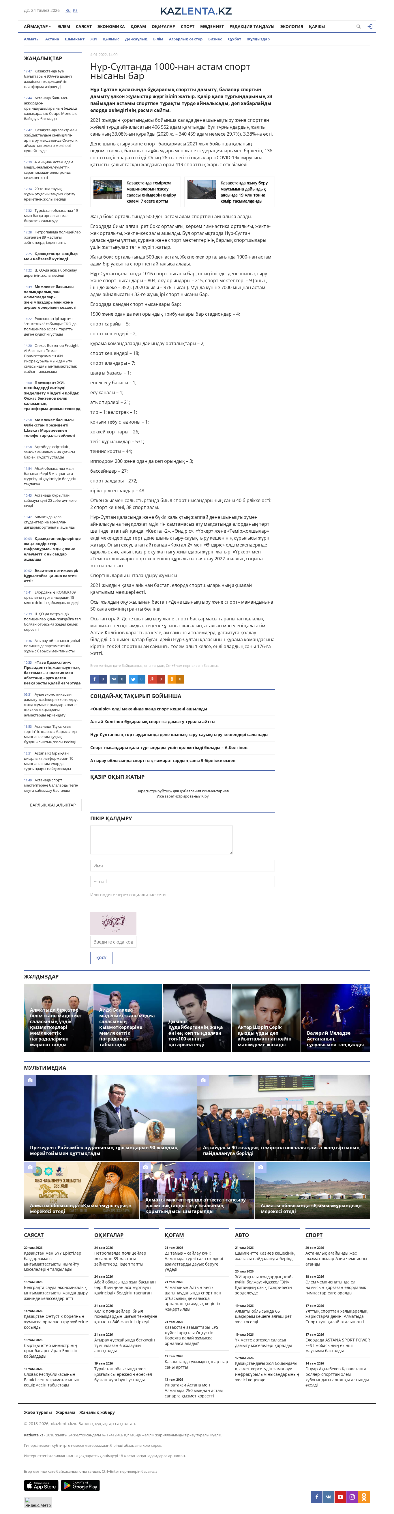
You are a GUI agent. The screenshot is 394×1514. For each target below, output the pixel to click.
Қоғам (138, 26)
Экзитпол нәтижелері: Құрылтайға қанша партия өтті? (51, 575)
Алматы (32, 39)
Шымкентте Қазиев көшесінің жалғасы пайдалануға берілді (264, 1255)
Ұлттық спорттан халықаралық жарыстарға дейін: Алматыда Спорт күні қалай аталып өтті (336, 1316)
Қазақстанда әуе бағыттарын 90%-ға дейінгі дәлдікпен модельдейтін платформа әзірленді (48, 78)
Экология (291, 26)
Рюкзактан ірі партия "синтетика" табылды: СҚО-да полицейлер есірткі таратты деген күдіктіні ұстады (50, 326)
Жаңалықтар (43, 58)
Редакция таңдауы (252, 26)
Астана (52, 39)
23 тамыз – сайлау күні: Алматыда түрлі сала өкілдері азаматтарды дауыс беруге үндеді (194, 1261)
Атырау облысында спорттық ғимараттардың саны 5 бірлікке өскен (162, 760)
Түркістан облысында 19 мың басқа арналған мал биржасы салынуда (51, 215)
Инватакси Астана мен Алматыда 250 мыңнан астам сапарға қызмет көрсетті (194, 1390)
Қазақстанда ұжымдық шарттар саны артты (196, 1364)
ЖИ (93, 39)
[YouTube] (340, 1497)
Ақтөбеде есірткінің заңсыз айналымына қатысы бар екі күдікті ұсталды (49, 452)
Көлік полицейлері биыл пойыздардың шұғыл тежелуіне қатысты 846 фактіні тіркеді (125, 1316)
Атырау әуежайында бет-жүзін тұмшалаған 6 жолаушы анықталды (124, 1345)
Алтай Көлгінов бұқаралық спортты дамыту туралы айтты (152, 721)
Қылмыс (111, 39)
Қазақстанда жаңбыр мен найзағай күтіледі (51, 256)
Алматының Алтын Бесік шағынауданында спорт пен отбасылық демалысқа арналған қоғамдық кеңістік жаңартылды (193, 1298)
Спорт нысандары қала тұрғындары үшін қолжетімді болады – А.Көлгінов (168, 747)
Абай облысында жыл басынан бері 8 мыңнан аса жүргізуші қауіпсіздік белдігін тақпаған (50, 476)
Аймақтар (36, 26)
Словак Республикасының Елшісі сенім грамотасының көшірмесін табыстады (51, 1379)
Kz (75, 10)
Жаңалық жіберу (97, 1412)
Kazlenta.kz (33, 1435)
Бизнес (215, 39)
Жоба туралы (38, 1412)
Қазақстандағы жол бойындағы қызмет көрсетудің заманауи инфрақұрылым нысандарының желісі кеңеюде (267, 1371)
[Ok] (364, 1497)
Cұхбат (234, 39)
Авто (242, 1235)
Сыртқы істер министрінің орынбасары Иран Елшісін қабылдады (50, 1351)
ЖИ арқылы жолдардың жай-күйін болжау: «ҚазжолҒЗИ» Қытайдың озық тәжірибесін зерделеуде (264, 1285)
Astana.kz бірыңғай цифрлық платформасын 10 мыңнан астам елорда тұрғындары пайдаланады (48, 761)
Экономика (111, 26)
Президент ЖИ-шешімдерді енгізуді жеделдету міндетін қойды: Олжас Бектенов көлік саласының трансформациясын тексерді (53, 395)
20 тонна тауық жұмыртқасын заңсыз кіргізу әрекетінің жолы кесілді (49, 194)
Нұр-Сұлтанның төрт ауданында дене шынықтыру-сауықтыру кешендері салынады (179, 734)
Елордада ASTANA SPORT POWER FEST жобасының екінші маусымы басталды (337, 1345)
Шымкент (75, 39)
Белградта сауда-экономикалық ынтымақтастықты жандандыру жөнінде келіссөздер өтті (56, 1293)
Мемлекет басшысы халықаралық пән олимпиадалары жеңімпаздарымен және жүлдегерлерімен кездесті (50, 297)
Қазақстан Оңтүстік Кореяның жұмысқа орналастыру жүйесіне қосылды (56, 1321)
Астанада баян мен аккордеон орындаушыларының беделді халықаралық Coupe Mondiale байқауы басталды (50, 108)
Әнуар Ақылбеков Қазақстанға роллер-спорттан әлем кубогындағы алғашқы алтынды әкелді (337, 1377)
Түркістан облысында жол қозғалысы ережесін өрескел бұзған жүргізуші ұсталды (123, 1374)
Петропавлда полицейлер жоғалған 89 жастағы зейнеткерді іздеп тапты (52, 237)
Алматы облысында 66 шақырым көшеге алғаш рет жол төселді (263, 1316)
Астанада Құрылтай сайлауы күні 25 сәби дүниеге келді (50, 500)
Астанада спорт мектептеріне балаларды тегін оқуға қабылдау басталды (51, 785)
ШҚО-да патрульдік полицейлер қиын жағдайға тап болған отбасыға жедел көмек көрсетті (52, 621)
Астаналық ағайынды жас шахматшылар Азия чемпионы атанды (336, 1258)
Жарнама (65, 1412)
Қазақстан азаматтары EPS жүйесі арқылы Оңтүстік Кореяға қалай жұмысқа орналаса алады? (191, 1335)
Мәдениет (212, 26)
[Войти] (370, 26)
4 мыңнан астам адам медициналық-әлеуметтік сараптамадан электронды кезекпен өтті (48, 169)
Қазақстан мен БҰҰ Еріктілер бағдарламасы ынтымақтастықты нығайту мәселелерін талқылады (52, 1261)
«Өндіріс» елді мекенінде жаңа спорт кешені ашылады (148, 709)
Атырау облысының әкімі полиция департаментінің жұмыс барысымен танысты (52, 646)
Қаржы (317, 26)
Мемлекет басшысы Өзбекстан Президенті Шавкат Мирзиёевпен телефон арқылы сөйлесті (49, 427)
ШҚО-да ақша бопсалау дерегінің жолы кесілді (50, 272)
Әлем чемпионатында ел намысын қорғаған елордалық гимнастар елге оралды (335, 1287)
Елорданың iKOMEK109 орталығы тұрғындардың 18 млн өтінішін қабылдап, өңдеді (51, 597)
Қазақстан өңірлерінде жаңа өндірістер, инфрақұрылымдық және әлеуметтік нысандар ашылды (52, 549)
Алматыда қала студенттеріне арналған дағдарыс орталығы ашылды (50, 522)
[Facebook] (316, 1497)
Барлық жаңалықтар (53, 805)
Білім (158, 39)
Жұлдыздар (258, 39)
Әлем (64, 26)
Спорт (187, 26)
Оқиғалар (163, 26)
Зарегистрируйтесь (154, 791)
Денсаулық (136, 39)
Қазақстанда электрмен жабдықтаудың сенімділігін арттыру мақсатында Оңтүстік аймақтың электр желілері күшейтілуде (51, 140)
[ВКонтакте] (328, 1497)
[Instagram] (352, 1497)
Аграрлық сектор (185, 39)
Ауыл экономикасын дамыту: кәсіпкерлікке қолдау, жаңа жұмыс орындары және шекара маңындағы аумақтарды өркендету (51, 705)
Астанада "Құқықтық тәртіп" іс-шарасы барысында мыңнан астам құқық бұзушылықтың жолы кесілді (50, 734)
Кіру (205, 796)
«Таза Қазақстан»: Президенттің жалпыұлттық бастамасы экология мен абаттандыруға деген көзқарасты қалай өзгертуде (52, 673)
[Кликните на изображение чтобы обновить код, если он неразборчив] (113, 933)
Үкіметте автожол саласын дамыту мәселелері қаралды (263, 1342)
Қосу (101, 957)
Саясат (84, 26)
